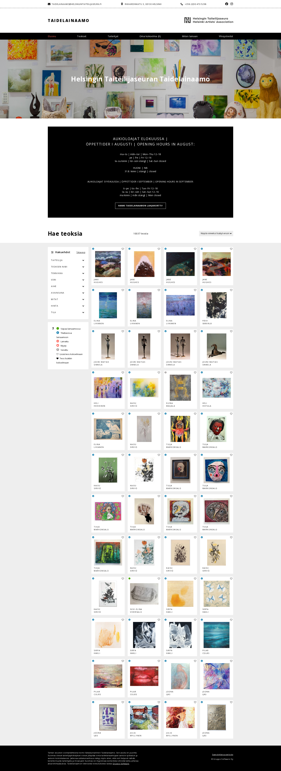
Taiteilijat (113, 36)
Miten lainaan (190, 36)
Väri (53, 279)
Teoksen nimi (59, 266)
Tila (53, 312)
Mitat (54, 299)
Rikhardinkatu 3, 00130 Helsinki (143, 4)
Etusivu (52, 36)
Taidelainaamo (69, 20)
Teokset (82, 36)
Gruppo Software (121, 763)
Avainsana (57, 292)
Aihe (53, 286)
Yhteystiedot (226, 36)
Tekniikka (57, 273)
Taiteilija (57, 260)
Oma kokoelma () (150, 36)
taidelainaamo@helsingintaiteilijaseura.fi (77, 4)
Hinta (54, 305)
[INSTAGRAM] (231, 4)
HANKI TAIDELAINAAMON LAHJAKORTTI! (140, 205)
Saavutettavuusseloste (222, 754)
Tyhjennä (80, 252)
